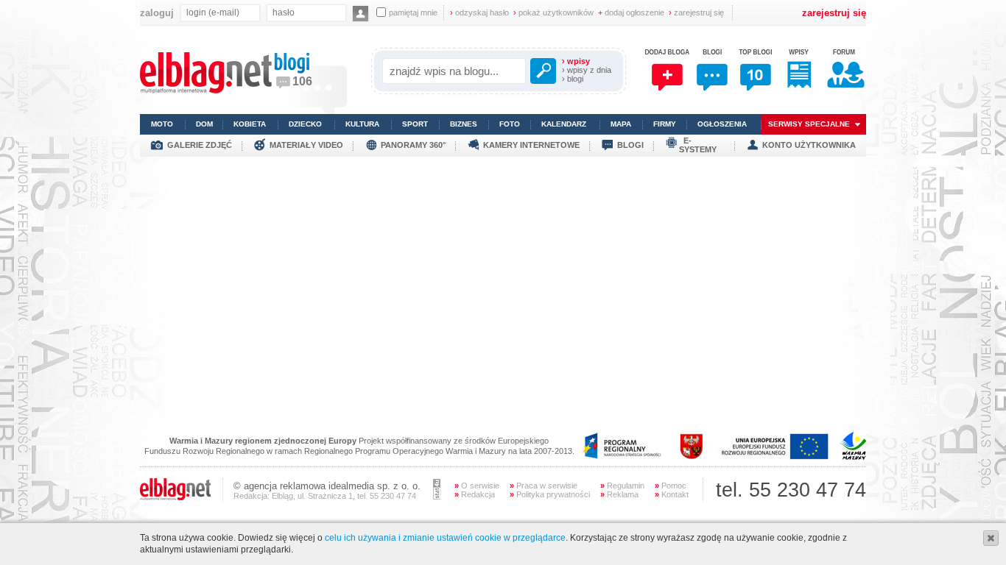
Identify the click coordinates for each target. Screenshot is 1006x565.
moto (162, 124)
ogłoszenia (722, 124)
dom (204, 124)
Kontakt (672, 494)
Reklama (619, 494)
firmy (664, 124)
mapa (621, 124)
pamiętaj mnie (413, 12)
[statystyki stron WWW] (436, 496)
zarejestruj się (696, 12)
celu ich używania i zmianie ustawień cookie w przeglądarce (445, 538)
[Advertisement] (503, 260)
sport (415, 124)
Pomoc (670, 485)
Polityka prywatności (550, 494)
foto (509, 124)
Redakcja (474, 494)
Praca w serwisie (543, 485)
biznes (463, 124)
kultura (362, 124)
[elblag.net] (175, 497)
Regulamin (622, 485)
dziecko (305, 124)
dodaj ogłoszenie (631, 12)
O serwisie (476, 485)
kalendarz (563, 124)
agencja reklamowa (285, 485)
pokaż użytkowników (553, 12)
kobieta (249, 124)
